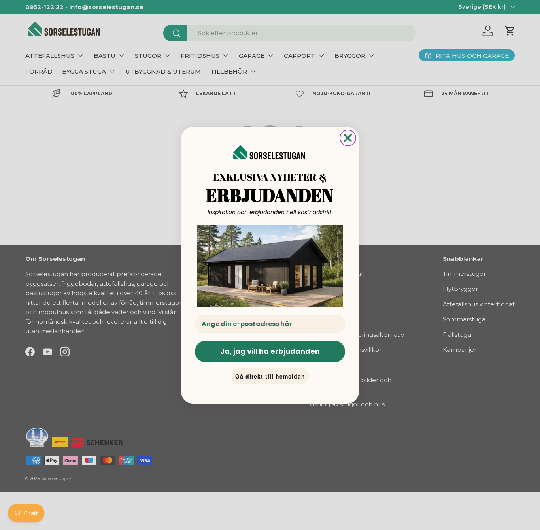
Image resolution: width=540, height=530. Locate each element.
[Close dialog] (348, 138)
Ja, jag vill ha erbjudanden (270, 351)
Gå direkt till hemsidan (270, 376)
